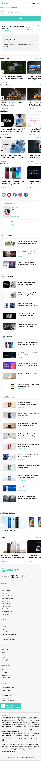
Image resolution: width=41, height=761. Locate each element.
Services (4, 583)
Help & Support (6, 665)
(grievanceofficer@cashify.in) (10, 731)
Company (4, 619)
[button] (20, 18)
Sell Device (4, 645)
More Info (4, 683)
